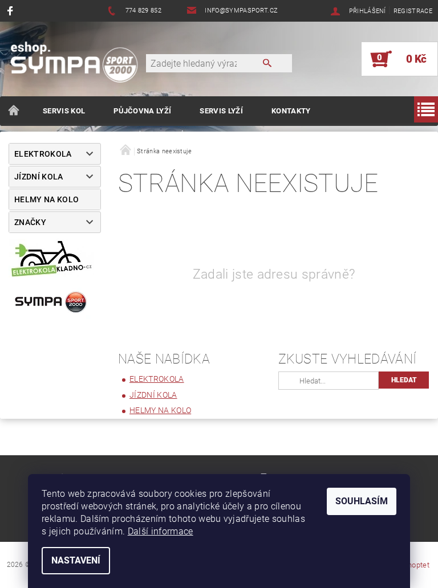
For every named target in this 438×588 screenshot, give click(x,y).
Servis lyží (221, 111)
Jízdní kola (38, 176)
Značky (30, 222)
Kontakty (291, 111)
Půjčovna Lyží (142, 111)
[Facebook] (12, 10)
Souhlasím (361, 501)
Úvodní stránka (14, 111)
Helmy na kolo (46, 199)
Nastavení (75, 560)
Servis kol (64, 111)
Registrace (413, 11)
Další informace (160, 531)
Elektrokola (43, 153)
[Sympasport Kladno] (79, 64)
